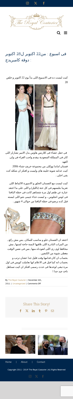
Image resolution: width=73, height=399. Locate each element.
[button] (8, 345)
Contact (41, 361)
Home (8, 361)
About (24, 361)
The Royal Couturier (17, 280)
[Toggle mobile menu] (66, 33)
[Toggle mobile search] (58, 33)
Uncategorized (19, 283)
